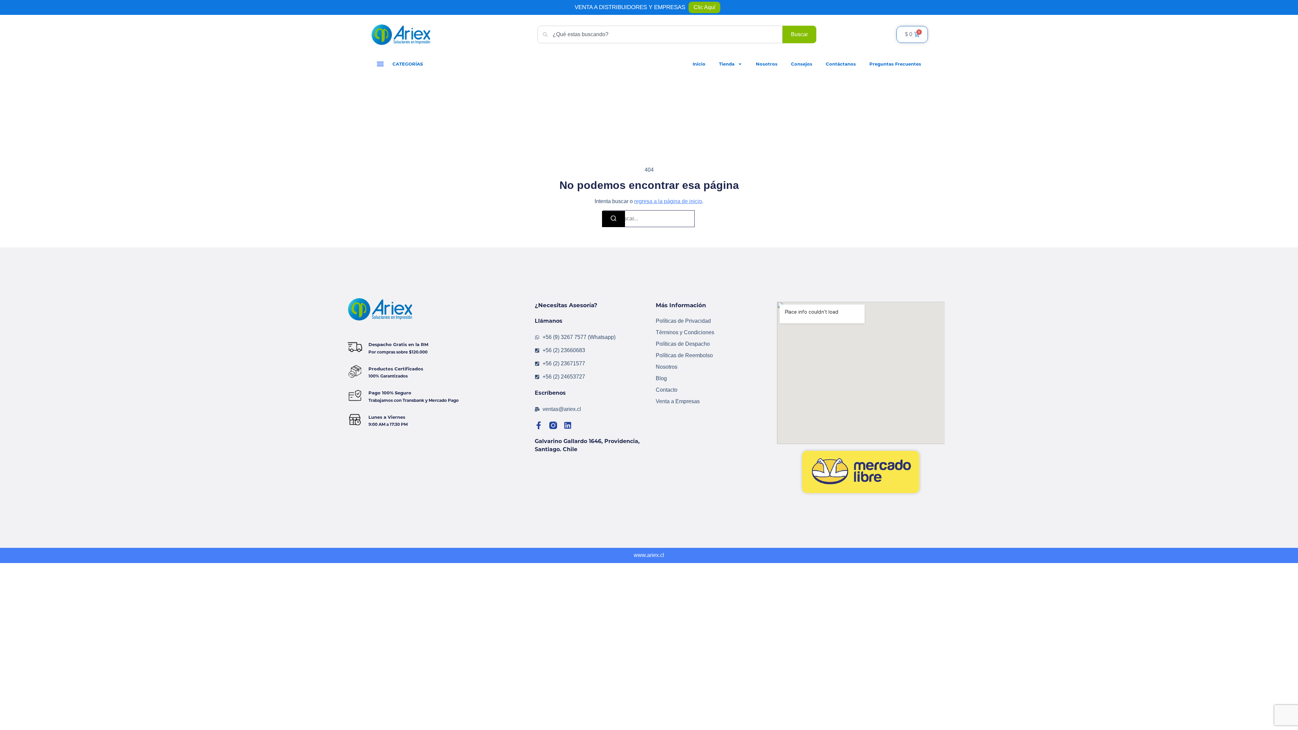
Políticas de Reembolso (684, 355)
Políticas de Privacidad (683, 321)
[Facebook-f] (539, 425)
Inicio (699, 64)
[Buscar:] (649, 218)
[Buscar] (613, 219)
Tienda (727, 64)
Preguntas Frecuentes (895, 64)
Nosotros (766, 64)
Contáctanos (841, 64)
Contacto (666, 390)
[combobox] (660, 34)
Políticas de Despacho (683, 344)
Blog (661, 378)
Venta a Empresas (678, 401)
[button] (380, 64)
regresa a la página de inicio (668, 201)
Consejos (801, 64)
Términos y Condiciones (685, 332)
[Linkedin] (568, 425)
